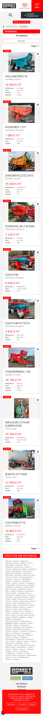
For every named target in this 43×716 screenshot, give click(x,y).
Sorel (16, 645)
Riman (29, 635)
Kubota (8, 609)
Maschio (17, 619)
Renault (21, 635)
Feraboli (21, 593)
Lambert (28, 611)
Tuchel (8, 655)
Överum (24, 631)
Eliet (7, 591)
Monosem (25, 625)
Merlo (30, 623)
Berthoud (27, 571)
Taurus (22, 649)
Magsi (8, 617)
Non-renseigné (19, 655)
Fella (7, 593)
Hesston (21, 599)
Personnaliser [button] (22, 709)
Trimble (19, 653)
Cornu (22, 583)
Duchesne (22, 589)
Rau (14, 635)
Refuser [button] (32, 704)
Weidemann (23, 657)
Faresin (20, 591)
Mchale (23, 623)
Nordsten (17, 629)
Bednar (32, 569)
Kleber (16, 607)
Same (12, 641)
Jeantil (8, 605)
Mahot (15, 617)
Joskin (31, 605)
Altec (26, 565)
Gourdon (9, 597)
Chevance (25, 581)
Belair (8, 571)
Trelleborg (10, 653)
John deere (23, 605)
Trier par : (21, 41)
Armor (27, 567)
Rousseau (21, 639)
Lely (21, 613)
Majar (30, 617)
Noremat (26, 629)
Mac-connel (29, 615)
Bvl (33, 575)
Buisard (27, 575)
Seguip (19, 641)
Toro (15, 651)
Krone (29, 607)
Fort (28, 593)
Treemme (23, 651)
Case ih (17, 579)
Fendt (13, 593)
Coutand (29, 583)
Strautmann (21, 647)
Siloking (19, 643)
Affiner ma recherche (21, 22)
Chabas (8, 581)
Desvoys (19, 587)
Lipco (13, 615)
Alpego (19, 565)
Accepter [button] (22, 704)
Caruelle (9, 579)
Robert (8, 637)
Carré (15, 577)
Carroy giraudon (25, 577)
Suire (30, 647)
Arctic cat (19, 567)
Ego (30, 589)
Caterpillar (26, 579)
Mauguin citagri (12, 623)
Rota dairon (10, 639)
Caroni (8, 577)
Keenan (8, 607)
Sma (26, 643)
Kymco (8, 611)
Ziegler (16, 659)
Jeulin (15, 605)
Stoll (13, 647)
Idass (33, 601)
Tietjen (8, 651)
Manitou (9, 619)
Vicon (14, 657)
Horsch (8, 601)
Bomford (27, 573)
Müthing (16, 627)
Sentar (26, 641)
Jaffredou (22, 603)
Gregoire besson (21, 597)
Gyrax (8, 599)
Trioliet (27, 653)
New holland (27, 627)
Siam (33, 641)
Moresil (8, 627)
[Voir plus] (21, 75)
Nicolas (8, 629)
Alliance (23, 563)
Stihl (7, 647)
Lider (7, 615)
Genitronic (10, 595)
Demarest (10, 587)
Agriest (16, 561)
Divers (14, 589)
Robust (16, 637)
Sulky (8, 649)
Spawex (23, 645)
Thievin (30, 649)
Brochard (9, 575)
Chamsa (16, 581)
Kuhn (15, 609)
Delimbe (31, 585)
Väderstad (31, 655)
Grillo (32, 597)
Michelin (9, 625)
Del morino (21, 585)
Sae (7, 641)
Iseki (14, 603)
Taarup (14, 649)
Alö (30, 563)
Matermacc (26, 621)
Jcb (29, 603)
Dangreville (10, 585)
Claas (8, 583)
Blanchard (10, 573)
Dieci (7, 589)
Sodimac (9, 645)
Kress (23, 607)
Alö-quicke (10, 565)
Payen (8, 633)
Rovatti (30, 639)
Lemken (28, 613)
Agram (8, 561)
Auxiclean (17, 569)
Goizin (31, 595)
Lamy (8, 613)
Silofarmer (10, 643)
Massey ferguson (13, 621)
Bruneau (18, 575)
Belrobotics (17, 571)
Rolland (24, 637)
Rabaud (8, 635)
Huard (15, 601)
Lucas (20, 615)
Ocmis (8, 631)
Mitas (16, 625)
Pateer (32, 631)
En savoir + (12, 704)
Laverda (15, 613)
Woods (8, 659)
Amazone (9, 567)
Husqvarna (24, 601)
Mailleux (23, 617)
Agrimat (24, 561)
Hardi (14, 599)
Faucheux (29, 591)
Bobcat (18, 573)
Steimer (31, 645)
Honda (30, 599)
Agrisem (9, 563)
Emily (13, 591)
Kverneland (23, 609)
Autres (8, 569)
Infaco (8, 603)
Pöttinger (16, 633)
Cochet (15, 583)
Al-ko (16, 563)
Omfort (16, 631)
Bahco (25, 569)
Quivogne (26, 633)
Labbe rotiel (18, 611)
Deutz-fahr (28, 587)
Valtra (8, 657)
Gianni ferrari (21, 595)
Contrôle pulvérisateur (32, 15)
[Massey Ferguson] (24, 6)
